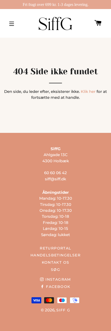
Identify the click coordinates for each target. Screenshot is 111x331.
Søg (55, 269)
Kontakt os (55, 262)
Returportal (55, 248)
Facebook (57, 286)
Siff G (63, 310)
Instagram (57, 279)
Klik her (88, 91)
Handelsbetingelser (55, 255)
